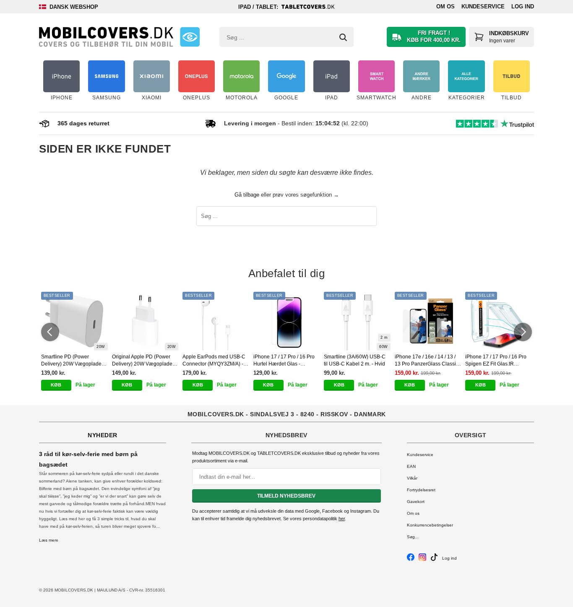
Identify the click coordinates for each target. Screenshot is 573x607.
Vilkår (412, 478)
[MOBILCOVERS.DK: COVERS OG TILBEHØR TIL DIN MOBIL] (106, 37)
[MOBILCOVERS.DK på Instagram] (422, 559)
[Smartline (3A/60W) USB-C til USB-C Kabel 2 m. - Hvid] (357, 321)
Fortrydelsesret (421, 490)
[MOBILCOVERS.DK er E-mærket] (190, 37)
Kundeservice (483, 6)
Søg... (413, 536)
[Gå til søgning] (343, 37)
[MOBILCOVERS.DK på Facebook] (410, 559)
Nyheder (102, 435)
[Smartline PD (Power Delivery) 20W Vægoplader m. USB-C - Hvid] (74, 321)
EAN (411, 466)
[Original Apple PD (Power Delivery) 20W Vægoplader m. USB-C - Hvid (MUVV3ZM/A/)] (145, 321)
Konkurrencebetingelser (430, 525)
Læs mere (48, 540)
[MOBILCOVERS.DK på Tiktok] (434, 559)
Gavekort (416, 501)
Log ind (522, 6)
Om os (445, 6)
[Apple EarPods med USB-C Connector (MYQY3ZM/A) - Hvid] (215, 321)
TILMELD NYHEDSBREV (286, 496)
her (342, 518)
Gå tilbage (246, 195)
